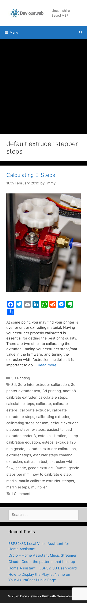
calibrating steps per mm (27, 423)
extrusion (14, 461)
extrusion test (35, 461)
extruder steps (18, 455)
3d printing (51, 391)
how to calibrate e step (51, 474)
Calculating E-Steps (30, 175)
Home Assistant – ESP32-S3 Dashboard (42, 568)
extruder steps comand (53, 455)
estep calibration (52, 436)
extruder (33, 449)
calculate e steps (52, 397)
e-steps (38, 429)
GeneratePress (68, 596)
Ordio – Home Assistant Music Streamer (42, 555)
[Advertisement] (43, 84)
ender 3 (29, 436)
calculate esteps (20, 404)
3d (13, 384)
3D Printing (20, 378)
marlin (11, 481)
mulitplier (39, 487)
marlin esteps (17, 487)
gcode (20, 468)
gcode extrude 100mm (47, 468)
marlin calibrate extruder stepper (46, 481)
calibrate (43, 404)
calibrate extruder (35, 410)
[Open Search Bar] (81, 32)
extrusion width (62, 461)
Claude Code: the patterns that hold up (41, 562)
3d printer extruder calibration (43, 384)
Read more (47, 365)
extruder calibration (59, 449)
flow (9, 468)
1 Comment (20, 494)
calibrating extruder (52, 417)
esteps (47, 442)
